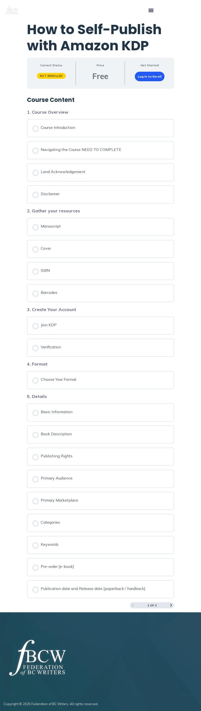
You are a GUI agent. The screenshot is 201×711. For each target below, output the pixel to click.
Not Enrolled (51, 76)
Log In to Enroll (150, 76)
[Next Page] (171, 605)
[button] (151, 10)
